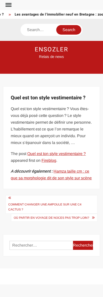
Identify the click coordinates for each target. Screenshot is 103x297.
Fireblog (49, 160)
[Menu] (8, 5)
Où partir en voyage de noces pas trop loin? (51, 217)
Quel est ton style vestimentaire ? (56, 154)
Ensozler (51, 49)
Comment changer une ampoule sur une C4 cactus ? (45, 207)
